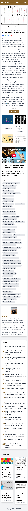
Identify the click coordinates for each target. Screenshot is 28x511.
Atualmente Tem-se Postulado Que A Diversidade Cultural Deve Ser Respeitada (15, 375)
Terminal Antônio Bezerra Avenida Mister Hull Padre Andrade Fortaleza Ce (15, 402)
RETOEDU (5, 2)
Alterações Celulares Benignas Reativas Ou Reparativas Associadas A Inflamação (15, 347)
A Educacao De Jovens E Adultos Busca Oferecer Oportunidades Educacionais (15, 398)
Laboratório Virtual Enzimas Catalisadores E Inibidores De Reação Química (15, 384)
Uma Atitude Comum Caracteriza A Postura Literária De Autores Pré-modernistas (13, 352)
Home (3, 30)
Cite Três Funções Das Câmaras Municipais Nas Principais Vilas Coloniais (13, 419)
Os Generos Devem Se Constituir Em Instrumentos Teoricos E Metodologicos (15, 407)
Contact (17, 2)
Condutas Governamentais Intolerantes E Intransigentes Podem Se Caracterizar (15, 358)
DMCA (25, 2)
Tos (21, 2)
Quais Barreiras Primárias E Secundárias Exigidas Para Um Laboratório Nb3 (15, 379)
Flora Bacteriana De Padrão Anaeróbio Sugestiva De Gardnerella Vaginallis (14, 389)
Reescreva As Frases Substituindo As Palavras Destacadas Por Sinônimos (14, 435)
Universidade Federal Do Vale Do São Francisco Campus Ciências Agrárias (14, 424)
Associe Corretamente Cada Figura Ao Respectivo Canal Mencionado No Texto (15, 393)
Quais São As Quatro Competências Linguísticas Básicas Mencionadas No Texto (14, 363)
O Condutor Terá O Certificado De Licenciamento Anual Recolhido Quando (15, 440)
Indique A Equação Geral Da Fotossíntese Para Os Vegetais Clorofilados (13, 445)
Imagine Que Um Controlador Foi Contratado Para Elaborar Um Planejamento (13, 412)
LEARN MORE (14, 111)
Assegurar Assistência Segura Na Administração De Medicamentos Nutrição (13, 430)
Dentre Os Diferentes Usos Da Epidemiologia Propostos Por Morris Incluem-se (14, 369)
